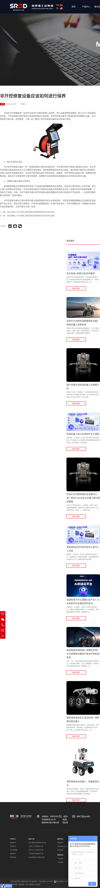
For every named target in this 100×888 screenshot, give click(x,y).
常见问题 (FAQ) (62, 846)
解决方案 (31, 839)
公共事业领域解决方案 (36, 854)
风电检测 (13, 857)
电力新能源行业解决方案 (37, 857)
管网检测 (13, 843)
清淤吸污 (13, 846)
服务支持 (60, 839)
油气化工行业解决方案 (36, 850)
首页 (73, 7)
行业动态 (60, 858)
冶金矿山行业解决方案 (36, 846)
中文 (57, 5)
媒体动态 (60, 855)
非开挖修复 (13, 850)
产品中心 (86, 7)
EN (57, 8)
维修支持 (60, 843)
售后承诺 (60, 850)
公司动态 (60, 862)
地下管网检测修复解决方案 (37, 843)
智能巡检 (13, 854)
